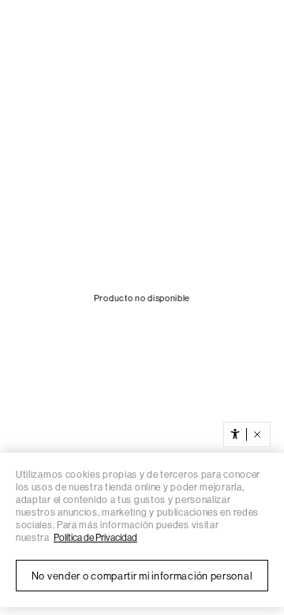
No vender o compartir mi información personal (142, 576)
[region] (142, 530)
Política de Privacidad (95, 537)
